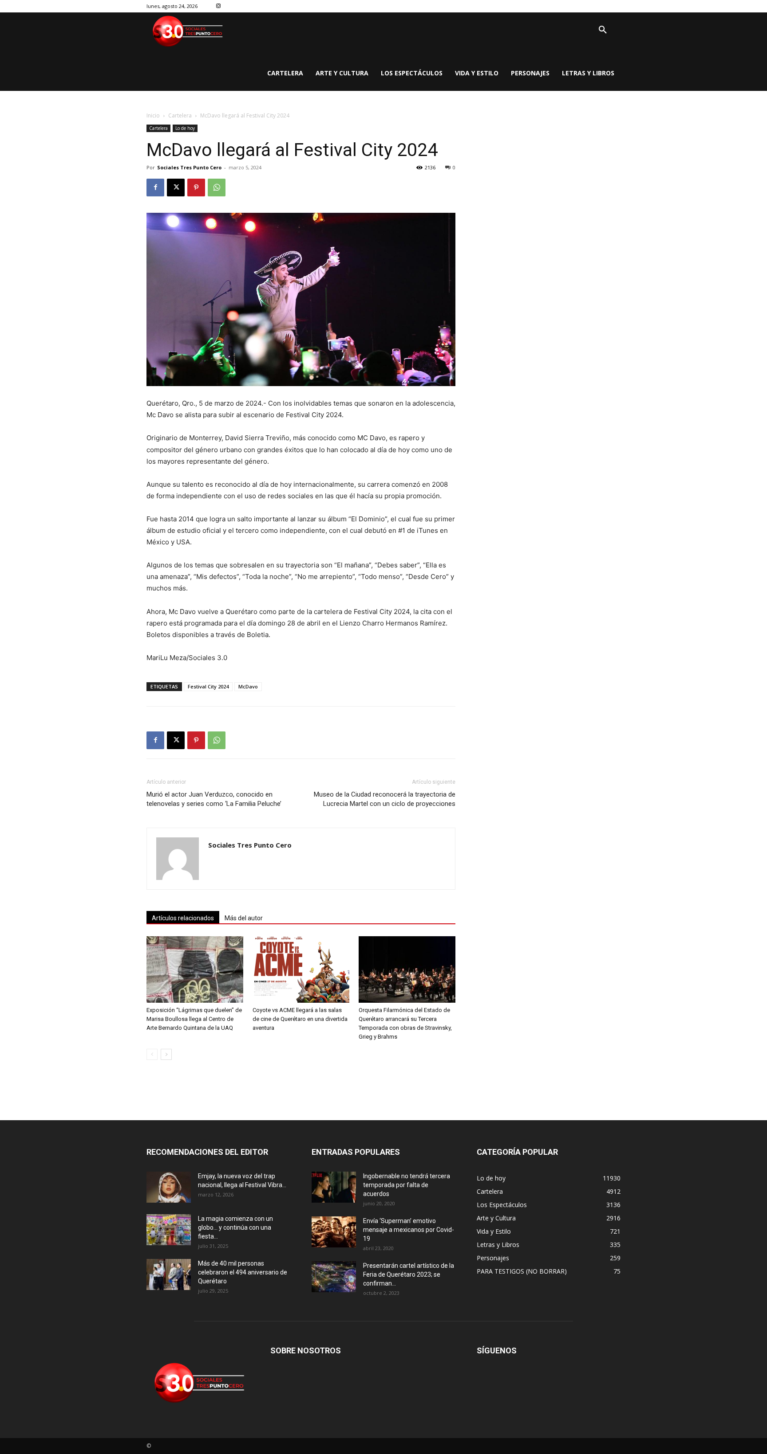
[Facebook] (155, 187)
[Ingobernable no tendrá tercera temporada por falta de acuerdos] (334, 1187)
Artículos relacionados (183, 918)
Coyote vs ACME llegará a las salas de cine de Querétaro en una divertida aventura (300, 1019)
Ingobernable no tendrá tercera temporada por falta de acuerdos (406, 1185)
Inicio (153, 115)
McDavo (248, 686)
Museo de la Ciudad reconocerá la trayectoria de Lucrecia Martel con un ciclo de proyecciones (384, 799)
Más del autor (244, 918)
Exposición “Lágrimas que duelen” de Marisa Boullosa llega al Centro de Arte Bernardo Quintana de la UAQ (194, 1019)
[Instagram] (218, 6)
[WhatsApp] (216, 187)
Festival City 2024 (208, 686)
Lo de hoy (185, 128)
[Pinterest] (196, 187)
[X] (176, 187)
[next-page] (166, 1054)
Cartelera (180, 115)
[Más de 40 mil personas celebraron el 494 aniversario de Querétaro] (168, 1274)
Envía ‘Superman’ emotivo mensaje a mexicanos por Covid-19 (408, 1229)
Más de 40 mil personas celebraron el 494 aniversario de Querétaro (242, 1272)
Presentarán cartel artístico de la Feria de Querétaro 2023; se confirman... (408, 1274)
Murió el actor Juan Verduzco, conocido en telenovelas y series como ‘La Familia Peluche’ (213, 799)
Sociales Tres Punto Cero (189, 167)
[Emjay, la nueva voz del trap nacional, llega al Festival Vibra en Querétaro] (168, 1187)
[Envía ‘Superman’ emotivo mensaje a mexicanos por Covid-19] (334, 1231)
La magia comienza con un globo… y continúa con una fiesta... (235, 1227)
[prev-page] (152, 1054)
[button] (603, 30)
